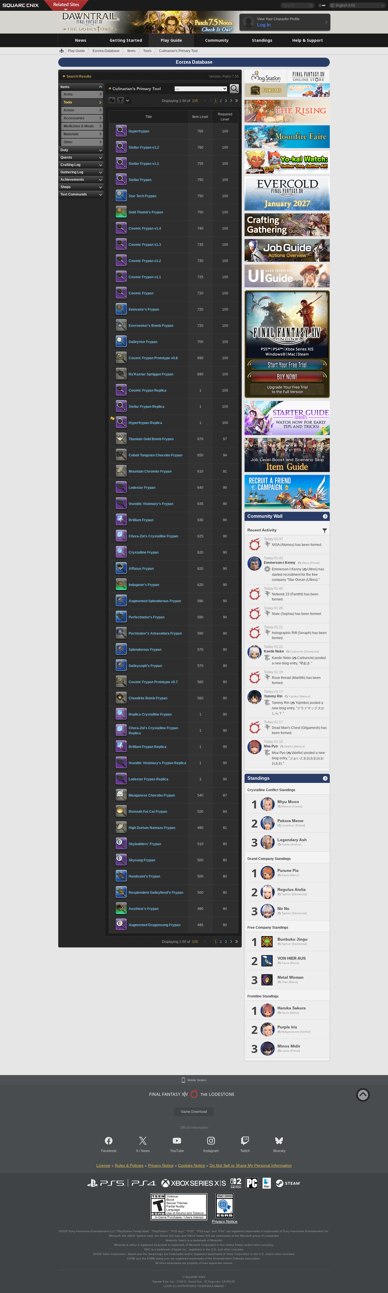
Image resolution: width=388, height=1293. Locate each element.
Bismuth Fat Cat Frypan (148, 812)
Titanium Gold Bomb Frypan (151, 439)
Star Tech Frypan (142, 196)
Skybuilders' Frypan (145, 844)
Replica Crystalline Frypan (150, 714)
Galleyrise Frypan (143, 342)
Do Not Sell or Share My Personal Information (251, 1165)
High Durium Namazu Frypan (152, 828)
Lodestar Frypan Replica (148, 779)
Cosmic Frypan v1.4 (145, 228)
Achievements (72, 180)
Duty (64, 150)
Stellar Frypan (140, 180)
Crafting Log (70, 165)
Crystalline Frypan (143, 552)
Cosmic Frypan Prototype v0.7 (153, 682)
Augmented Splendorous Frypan (155, 601)
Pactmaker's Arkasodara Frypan (155, 633)
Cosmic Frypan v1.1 (145, 277)
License (103, 1165)
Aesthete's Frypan (143, 909)
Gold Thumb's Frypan (146, 212)
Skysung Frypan (142, 860)
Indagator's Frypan (144, 585)
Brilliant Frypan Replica (147, 747)
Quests (66, 157)
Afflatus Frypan (141, 569)
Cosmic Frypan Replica (147, 390)
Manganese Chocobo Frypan (152, 795)
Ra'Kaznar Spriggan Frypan (151, 374)
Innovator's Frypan (144, 309)
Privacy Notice (161, 1165)
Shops (66, 187)
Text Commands (74, 194)
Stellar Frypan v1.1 (144, 164)
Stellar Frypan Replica (146, 407)
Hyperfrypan (139, 131)
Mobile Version (196, 1080)
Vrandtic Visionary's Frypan (151, 504)
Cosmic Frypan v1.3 (145, 245)
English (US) (345, 5)
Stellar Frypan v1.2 (144, 147)
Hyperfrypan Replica (145, 423)
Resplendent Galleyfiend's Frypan (156, 893)
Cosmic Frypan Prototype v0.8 (153, 358)
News (145, 1151)
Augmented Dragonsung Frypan (154, 925)
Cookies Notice (191, 1165)
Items (65, 87)
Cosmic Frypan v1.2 (145, 261)
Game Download (194, 1112)
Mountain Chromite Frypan (150, 471)
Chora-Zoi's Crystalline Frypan (153, 536)
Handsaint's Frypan (144, 876)
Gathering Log (72, 172)
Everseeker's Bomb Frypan (151, 326)
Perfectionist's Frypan (146, 617)
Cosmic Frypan (141, 293)
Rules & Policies (129, 1165)
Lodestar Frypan (142, 488)
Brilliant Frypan (141, 520)
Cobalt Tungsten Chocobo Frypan (155, 455)
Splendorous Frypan (145, 650)
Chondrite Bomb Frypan (148, 698)
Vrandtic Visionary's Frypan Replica (157, 763)
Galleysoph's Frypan (145, 666)
